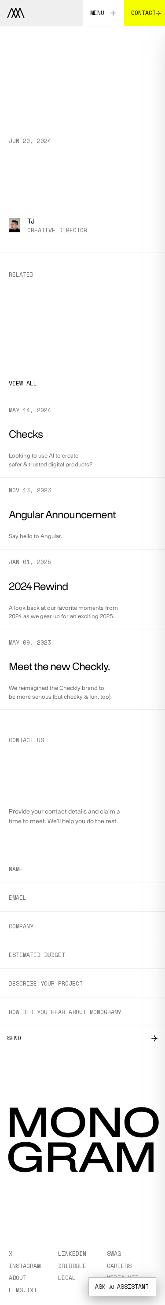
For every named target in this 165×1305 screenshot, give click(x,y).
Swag (114, 1253)
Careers (119, 1265)
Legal (67, 1277)
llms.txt (23, 1290)
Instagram (24, 1265)
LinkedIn (72, 1253)
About (17, 1277)
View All (23, 383)
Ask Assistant (122, 1286)
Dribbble (72, 1265)
